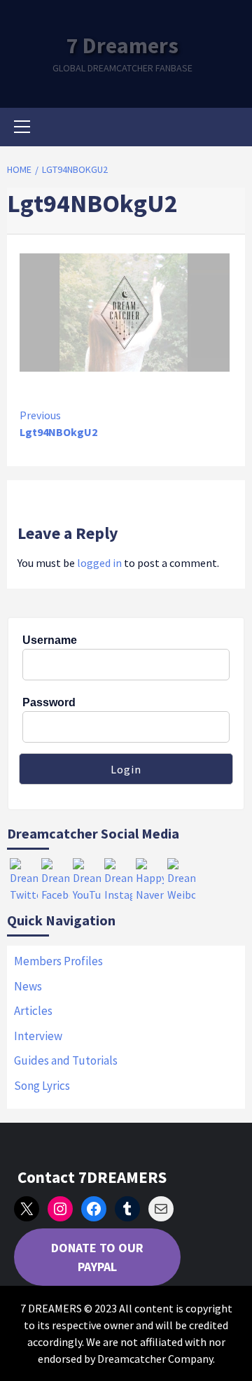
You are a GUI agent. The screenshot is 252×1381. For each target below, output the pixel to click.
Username (49, 640)
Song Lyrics (42, 1085)
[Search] (229, 128)
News (28, 986)
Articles (33, 1010)
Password (49, 702)
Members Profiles (58, 961)
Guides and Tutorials (66, 1060)
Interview (38, 1036)
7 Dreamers (122, 45)
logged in (99, 563)
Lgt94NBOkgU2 (58, 423)
